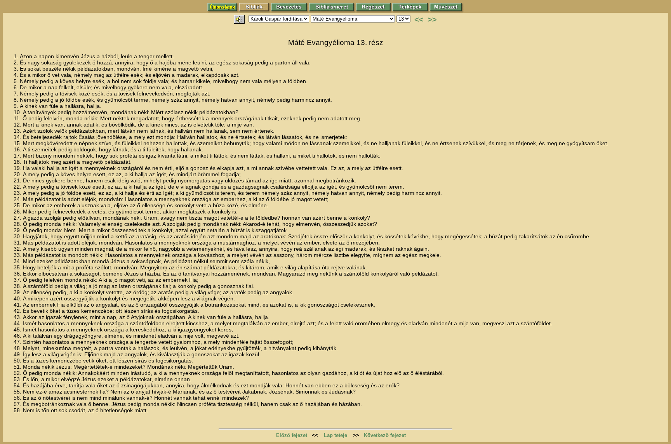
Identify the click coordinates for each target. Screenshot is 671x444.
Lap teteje (335, 435)
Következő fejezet (385, 435)
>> (432, 19)
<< (419, 19)
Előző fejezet (291, 435)
